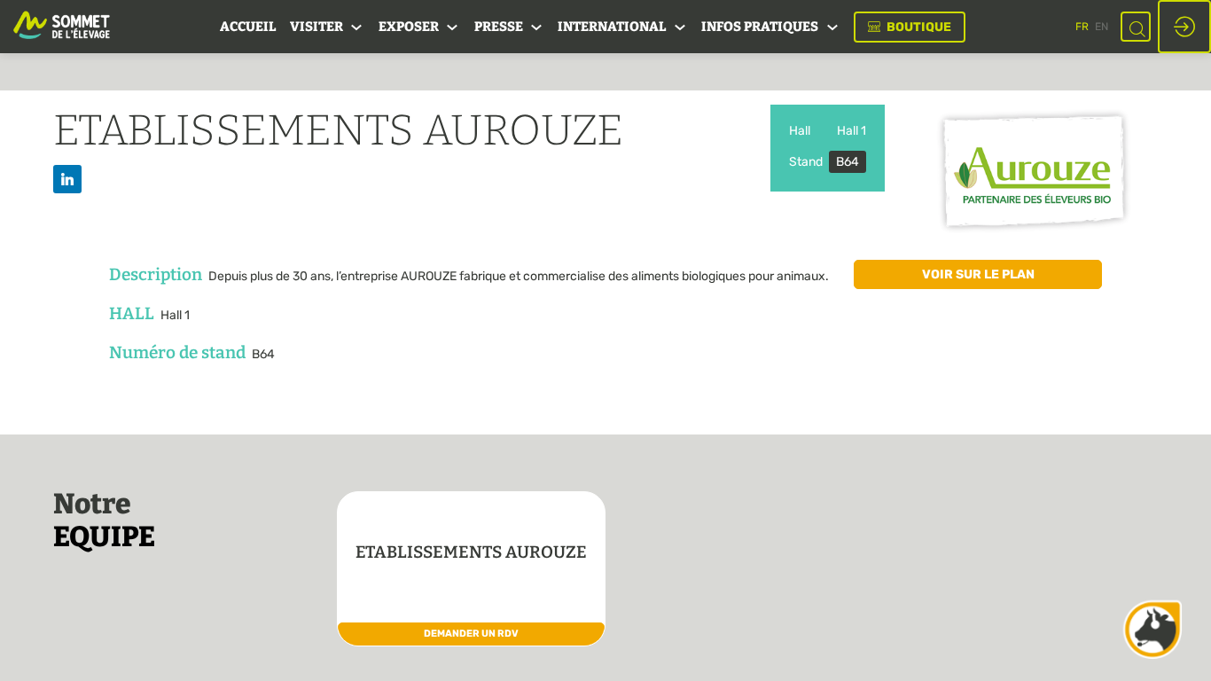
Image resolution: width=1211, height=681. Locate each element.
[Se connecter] (1184, 26)
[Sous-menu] (356, 27)
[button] (909, 27)
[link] (248, 26)
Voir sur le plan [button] (978, 274)
